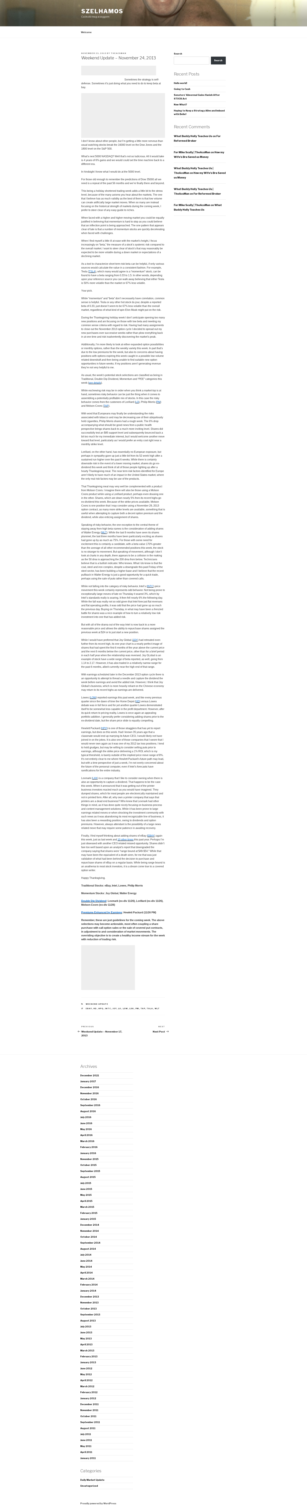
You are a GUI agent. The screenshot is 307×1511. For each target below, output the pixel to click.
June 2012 (86, 1368)
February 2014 (89, 1284)
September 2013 (90, 1314)
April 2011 (86, 1452)
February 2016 (89, 1147)
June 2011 (86, 1440)
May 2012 (86, 1374)
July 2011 (85, 1434)
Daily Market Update (92, 1480)
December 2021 (89, 1075)
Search (178, 53)
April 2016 (86, 1135)
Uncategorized (89, 1485)
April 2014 (86, 1272)
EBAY (89, 1008)
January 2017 (88, 1081)
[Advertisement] (118, 70)
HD (95, 1008)
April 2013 (86, 1344)
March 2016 (87, 1141)
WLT (157, 1008)
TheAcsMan (118, 53)
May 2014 (86, 1266)
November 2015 (89, 1159)
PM (137, 1008)
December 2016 (89, 1087)
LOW (125, 1008)
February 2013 (89, 1356)
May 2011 (85, 1446)
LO (119, 1008)
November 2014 (89, 1231)
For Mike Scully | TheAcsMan (192, 152)
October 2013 (88, 1308)
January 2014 (88, 1290)
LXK (131, 1008)
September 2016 (90, 1105)
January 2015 (88, 1219)
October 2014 (88, 1236)
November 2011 (89, 1410)
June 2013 (86, 1332)
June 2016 (86, 1123)
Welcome (86, 32)
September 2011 (90, 1422)
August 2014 (88, 1248)
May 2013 (86, 1338)
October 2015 (88, 1165)
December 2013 (89, 1296)
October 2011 (88, 1416)
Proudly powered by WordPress (98, 1503)
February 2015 (88, 1213)
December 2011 (89, 1404)
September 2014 (90, 1242)
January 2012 (88, 1398)
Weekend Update (97, 1004)
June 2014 (86, 1260)
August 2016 (88, 1111)
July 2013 (85, 1326)
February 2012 (89, 1392)
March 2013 (87, 1350)
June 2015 (86, 1189)
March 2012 (87, 1386)
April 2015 (86, 1201)
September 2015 (90, 1171)
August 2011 (87, 1428)
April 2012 (86, 1380)
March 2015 (87, 1207)
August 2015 (88, 1177)
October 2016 (88, 1099)
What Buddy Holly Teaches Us (193, 136)
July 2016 (85, 1117)
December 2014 (89, 1224)
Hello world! (180, 83)
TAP (143, 1008)
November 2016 (89, 1093)
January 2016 (88, 1153)
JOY (115, 1008)
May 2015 (86, 1195)
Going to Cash (182, 89)
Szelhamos (102, 11)
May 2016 (86, 1129)
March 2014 (87, 1278)
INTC (108, 1008)
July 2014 (85, 1254)
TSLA (150, 1008)
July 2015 (85, 1183)
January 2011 (88, 1458)
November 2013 (89, 1302)
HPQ (101, 1008)
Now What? (180, 104)
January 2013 (88, 1362)
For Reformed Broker (207, 193)
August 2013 (88, 1320)
